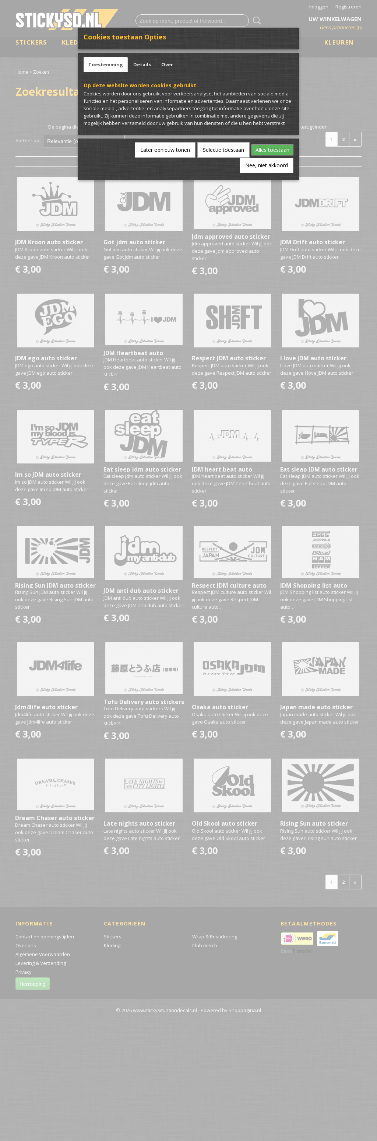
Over (167, 64)
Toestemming (105, 64)
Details (142, 64)
